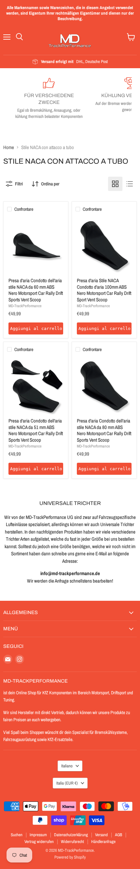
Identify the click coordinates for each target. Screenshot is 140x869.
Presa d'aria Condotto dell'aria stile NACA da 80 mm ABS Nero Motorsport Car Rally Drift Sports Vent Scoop (104, 430)
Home (8, 147)
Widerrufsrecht (72, 841)
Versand (101, 835)
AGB (118, 835)
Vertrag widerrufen (39, 841)
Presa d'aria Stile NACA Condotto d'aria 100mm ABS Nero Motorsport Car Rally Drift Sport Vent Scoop (104, 290)
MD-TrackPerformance (25, 306)
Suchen (16, 835)
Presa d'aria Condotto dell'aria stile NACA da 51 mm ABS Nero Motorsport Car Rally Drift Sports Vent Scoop (35, 430)
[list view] (129, 184)
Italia (67, 783)
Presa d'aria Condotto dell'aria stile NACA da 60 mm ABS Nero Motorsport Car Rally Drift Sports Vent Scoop (35, 290)
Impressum (38, 835)
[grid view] (115, 184)
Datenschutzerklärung (71, 835)
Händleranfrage (103, 841)
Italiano (67, 766)
